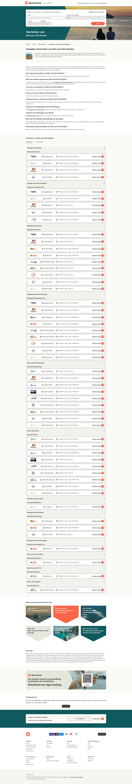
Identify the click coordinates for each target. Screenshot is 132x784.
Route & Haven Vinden (31, 747)
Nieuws (27, 760)
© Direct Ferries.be (29, 774)
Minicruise (48, 747)
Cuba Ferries (90, 758)
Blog (89, 743)
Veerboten (90, 760)
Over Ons (28, 762)
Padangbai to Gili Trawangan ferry (36, 109)
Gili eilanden (42, 44)
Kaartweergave (39, 142)
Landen (27, 743)
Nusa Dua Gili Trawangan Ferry (35, 544)
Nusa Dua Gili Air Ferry (33, 571)
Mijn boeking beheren (71, 745)
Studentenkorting (29, 764)
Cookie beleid (70, 758)
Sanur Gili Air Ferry (32, 434)
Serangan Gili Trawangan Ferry (35, 187)
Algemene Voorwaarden (72, 762)
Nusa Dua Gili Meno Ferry (34, 558)
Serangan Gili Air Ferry (33, 151)
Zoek (97, 23)
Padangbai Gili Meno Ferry (34, 516)
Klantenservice (91, 747)
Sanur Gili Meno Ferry (33, 585)
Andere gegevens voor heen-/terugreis (52, 12)
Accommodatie (49, 743)
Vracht (47, 745)
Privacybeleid (70, 760)
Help (89, 749)
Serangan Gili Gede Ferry (34, 502)
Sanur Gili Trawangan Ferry (34, 366)
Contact (89, 745)
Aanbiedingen (29, 749)
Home (27, 44)
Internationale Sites (30, 758)
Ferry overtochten (29, 751)
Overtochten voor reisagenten (52, 760)
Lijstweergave (29, 142)
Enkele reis (38, 12)
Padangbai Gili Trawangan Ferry (36, 298)
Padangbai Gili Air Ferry (33, 229)
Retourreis (31, 12)
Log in (68, 743)
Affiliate (48, 758)
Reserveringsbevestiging (72, 747)
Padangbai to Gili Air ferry (32, 115)
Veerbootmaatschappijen (31, 745)
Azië (33, 44)
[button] (66, 148)
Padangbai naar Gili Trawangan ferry (64, 82)
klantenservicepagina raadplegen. (77, 777)
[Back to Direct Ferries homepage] (33, 3)
